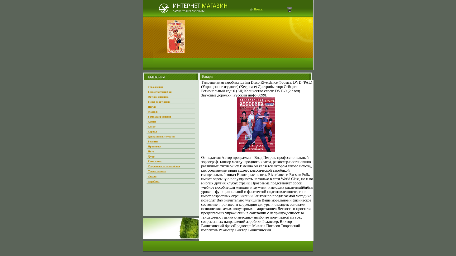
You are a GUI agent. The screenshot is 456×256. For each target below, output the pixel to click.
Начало (258, 9)
